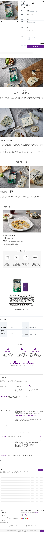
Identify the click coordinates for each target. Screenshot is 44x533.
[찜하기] (17, 22)
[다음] (23, 465)
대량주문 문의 (3, 520)
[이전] (20, 465)
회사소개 (22, 510)
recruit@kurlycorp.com (26, 514)
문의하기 (41, 469)
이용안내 (41, 510)
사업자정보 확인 (36, 512)
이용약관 (34, 510)
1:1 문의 (16, 472)
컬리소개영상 (25, 510)
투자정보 (29, 510)
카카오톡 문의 (3, 515)
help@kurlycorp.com (5, 522)
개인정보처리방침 (38, 510)
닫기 (40, 396)
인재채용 (31, 510)
